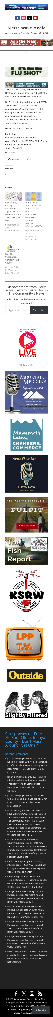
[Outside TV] (26, 681)
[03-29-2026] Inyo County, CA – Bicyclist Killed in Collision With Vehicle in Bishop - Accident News (27, 780)
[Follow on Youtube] (35, 18)
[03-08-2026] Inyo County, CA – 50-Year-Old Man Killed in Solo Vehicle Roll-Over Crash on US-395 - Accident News (27, 799)
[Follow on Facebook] (17, 18)
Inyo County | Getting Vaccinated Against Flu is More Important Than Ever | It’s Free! (13, 211)
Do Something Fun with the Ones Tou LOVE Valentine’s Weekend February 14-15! (26, 831)
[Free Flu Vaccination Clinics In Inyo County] (13, 248)
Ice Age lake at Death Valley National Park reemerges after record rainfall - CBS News (25, 940)
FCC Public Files (26, 365)
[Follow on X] (29, 18)
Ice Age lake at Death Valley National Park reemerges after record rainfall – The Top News (25, 925)
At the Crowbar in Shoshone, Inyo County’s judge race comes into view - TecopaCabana (25, 843)
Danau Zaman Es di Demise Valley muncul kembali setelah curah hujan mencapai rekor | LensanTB (25, 910)
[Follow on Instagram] (23, 18)
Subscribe (38, 310)
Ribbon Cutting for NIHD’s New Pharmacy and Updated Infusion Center (26, 868)
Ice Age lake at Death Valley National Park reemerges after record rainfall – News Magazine (25, 895)
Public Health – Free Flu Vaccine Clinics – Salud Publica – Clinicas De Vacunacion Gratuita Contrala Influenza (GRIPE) (33, 214)
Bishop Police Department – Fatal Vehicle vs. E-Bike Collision (27, 769)
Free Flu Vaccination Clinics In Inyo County (12, 258)
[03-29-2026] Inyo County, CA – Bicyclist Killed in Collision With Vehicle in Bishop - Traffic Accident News (27, 762)
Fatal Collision (14, 805)
